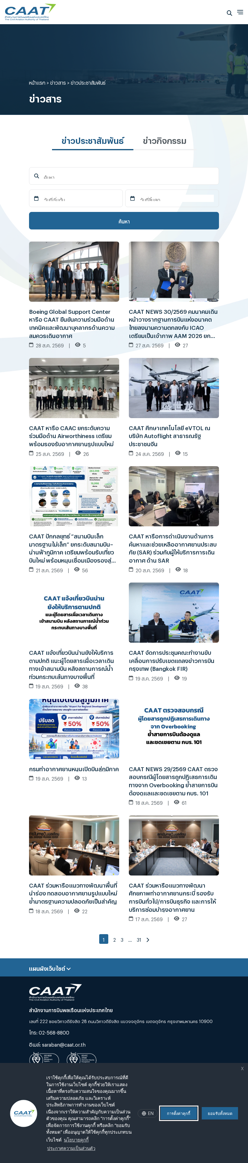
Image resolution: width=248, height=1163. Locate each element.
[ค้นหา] (229, 12)
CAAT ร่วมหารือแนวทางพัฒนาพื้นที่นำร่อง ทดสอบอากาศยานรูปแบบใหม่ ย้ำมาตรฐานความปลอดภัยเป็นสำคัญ (73, 892)
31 (139, 939)
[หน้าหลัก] (30, 10)
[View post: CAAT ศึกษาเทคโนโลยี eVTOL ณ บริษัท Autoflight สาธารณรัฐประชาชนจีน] (174, 386)
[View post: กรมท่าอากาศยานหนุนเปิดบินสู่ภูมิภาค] (74, 727)
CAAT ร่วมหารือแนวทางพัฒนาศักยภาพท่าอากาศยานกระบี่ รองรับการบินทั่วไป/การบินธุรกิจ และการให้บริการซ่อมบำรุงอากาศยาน (172, 896)
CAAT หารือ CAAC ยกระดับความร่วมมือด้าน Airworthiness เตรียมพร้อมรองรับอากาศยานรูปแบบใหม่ (71, 435)
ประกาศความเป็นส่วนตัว (71, 1148)
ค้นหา (124, 221)
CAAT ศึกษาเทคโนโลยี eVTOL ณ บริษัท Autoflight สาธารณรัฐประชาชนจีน (169, 435)
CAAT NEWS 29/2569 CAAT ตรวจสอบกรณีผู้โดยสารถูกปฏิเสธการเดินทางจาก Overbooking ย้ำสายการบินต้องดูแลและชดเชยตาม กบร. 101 (173, 780)
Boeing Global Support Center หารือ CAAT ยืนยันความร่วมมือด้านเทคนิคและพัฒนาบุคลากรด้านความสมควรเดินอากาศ (72, 322)
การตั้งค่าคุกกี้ (178, 1113)
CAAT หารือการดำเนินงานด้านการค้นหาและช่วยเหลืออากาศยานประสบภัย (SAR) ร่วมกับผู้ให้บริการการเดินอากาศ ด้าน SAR (173, 547)
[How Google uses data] (98, 1149)
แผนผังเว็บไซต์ (47, 967)
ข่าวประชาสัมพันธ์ (93, 139)
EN (151, 1113)
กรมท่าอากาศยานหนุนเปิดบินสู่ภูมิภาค (74, 768)
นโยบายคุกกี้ (76, 1140)
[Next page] (147, 939)
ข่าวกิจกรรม (165, 139)
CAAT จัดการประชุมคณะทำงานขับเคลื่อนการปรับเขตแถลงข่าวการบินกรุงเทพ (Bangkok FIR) (171, 659)
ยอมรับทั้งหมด (220, 1113)
